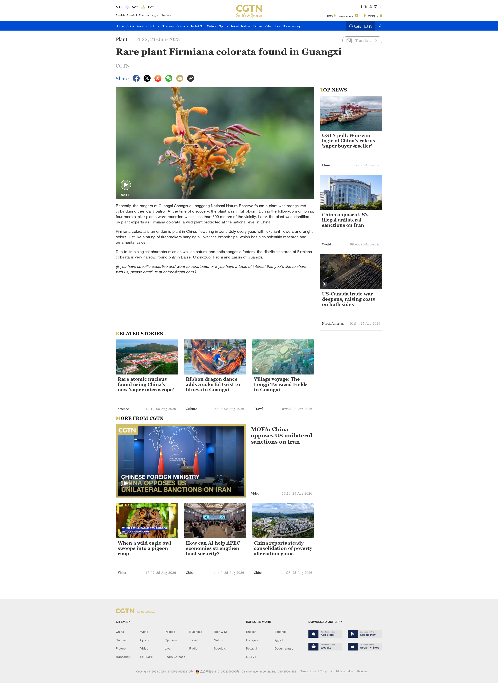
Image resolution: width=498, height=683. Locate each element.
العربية (155, 15)
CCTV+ (251, 656)
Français (144, 15)
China (130, 26)
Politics (154, 26)
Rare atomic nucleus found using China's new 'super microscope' (146, 384)
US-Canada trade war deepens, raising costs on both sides (348, 299)
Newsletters (345, 16)
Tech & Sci (197, 26)
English (120, 15)
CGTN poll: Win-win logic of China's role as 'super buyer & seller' (348, 141)
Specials (220, 648)
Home (120, 26)
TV (370, 26)
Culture (211, 26)
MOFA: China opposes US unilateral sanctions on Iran (281, 435)
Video (268, 26)
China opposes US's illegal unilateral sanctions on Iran (345, 220)
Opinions (182, 26)
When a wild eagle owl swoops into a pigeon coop (144, 548)
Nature (245, 26)
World (141, 26)
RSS (330, 16)
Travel (234, 26)
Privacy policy (344, 671)
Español (132, 15)
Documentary (292, 26)
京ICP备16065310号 (180, 671)
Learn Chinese (175, 656)
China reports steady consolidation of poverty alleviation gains (283, 548)
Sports (223, 26)
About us (361, 671)
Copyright (326, 671)
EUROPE (146, 656)
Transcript (123, 656)
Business (168, 26)
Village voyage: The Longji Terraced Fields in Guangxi (281, 384)
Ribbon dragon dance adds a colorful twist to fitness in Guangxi (213, 384)
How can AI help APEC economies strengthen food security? (213, 548)
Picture (257, 26)
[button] (126, 185)
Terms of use (308, 671)
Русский (166, 15)
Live (277, 26)
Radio (357, 26)
